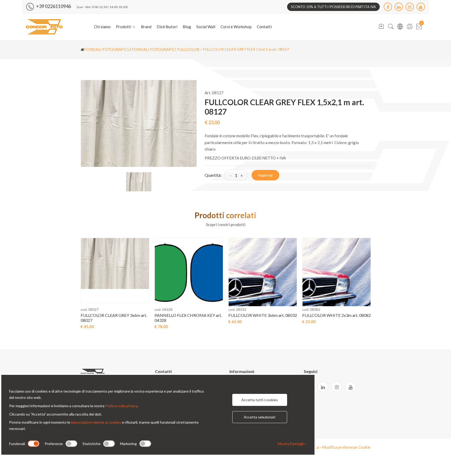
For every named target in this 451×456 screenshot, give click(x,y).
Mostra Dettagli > (292, 443)
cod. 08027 (90, 309)
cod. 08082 (311, 309)
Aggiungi (265, 175)
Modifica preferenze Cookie (346, 447)
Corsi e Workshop (236, 26)
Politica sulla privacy (121, 406)
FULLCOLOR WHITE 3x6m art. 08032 (262, 315)
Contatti (264, 26)
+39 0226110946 (53, 6)
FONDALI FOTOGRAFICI (106, 49)
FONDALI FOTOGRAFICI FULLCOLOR (165, 49)
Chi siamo (102, 26)
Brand (146, 26)
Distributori (167, 26)
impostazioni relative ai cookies (96, 422)
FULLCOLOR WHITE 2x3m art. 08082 (336, 315)
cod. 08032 (237, 309)
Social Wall (205, 26)
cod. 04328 (164, 309)
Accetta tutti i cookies (259, 400)
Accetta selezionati (259, 417)
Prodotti (124, 26)
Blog (187, 26)
